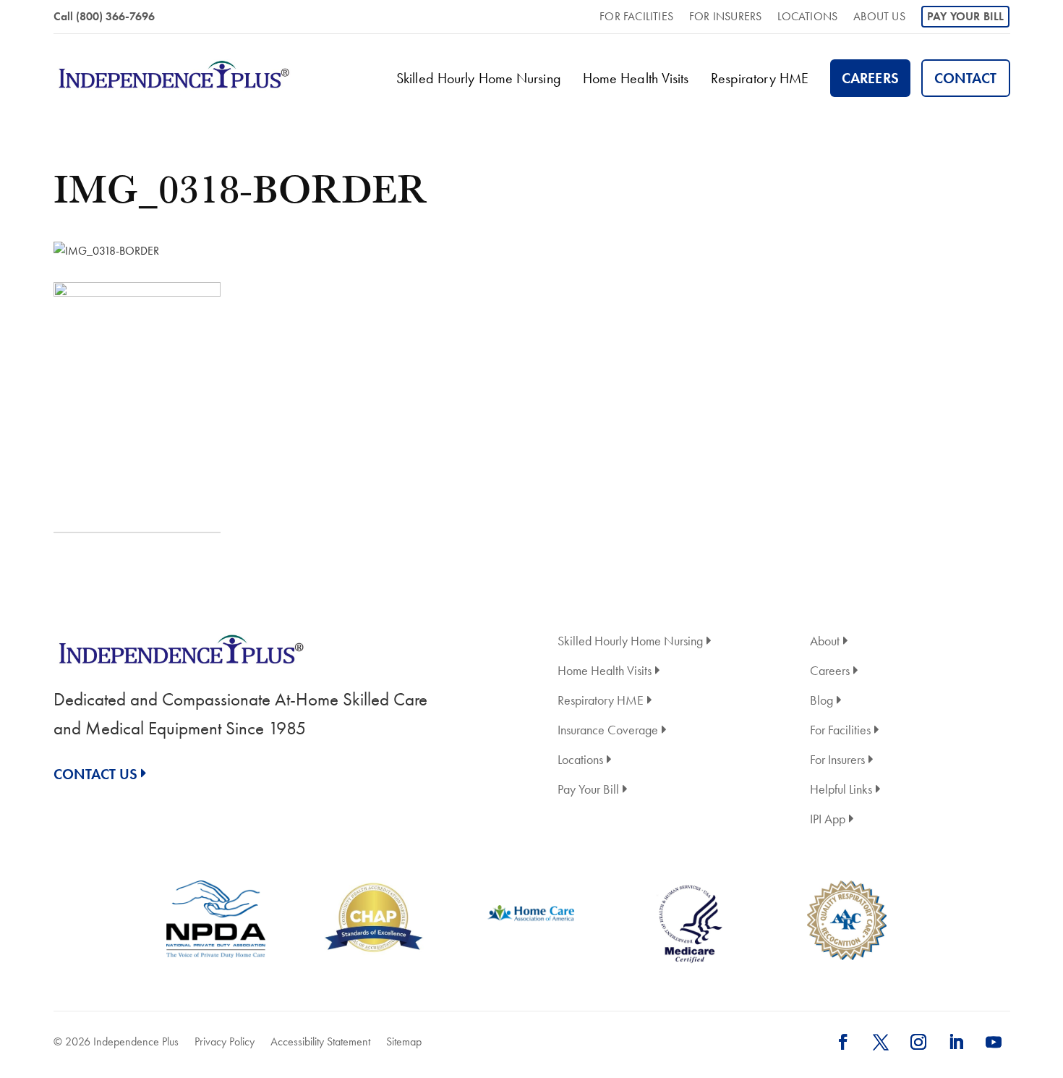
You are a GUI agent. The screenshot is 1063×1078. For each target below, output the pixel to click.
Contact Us (95, 774)
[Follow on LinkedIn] (956, 1042)
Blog (821, 701)
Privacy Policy (225, 1042)
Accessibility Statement (320, 1042)
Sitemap (404, 1042)
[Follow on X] (881, 1042)
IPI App (827, 820)
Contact (965, 78)
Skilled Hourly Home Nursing (478, 78)
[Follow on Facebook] (843, 1042)
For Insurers (725, 18)
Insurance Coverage (608, 731)
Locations (807, 18)
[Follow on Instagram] (918, 1042)
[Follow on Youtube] (993, 1042)
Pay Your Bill (965, 16)
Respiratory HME (760, 78)
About (825, 642)
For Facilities (636, 18)
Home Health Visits (636, 78)
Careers (870, 78)
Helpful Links (841, 790)
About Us (879, 18)
